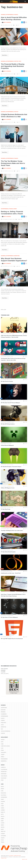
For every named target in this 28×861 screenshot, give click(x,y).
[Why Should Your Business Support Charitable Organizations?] (14, 277)
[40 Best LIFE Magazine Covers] (14, 477)
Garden (3, 810)
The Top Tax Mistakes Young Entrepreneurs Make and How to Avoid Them (13, 163)
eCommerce (4, 714)
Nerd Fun (3, 831)
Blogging (3, 709)
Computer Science (5, 746)
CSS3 (2, 748)
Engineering (4, 797)
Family (2, 799)
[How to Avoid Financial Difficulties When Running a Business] (14, 36)
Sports (2, 837)
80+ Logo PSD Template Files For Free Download (12, 638)
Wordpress (4, 761)
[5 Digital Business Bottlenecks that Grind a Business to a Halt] (14, 133)
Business (3, 14)
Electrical (3, 795)
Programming (4, 758)
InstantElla (3, 671)
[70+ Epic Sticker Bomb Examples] (14, 541)
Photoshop (3, 778)
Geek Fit (3, 812)
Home (2, 820)
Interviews (3, 773)
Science (3, 833)
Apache (2, 739)
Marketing (17, 255)
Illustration (4, 769)
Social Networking (5, 731)
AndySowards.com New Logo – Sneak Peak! (11, 573)
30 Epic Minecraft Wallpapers (7, 445)
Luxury (2, 822)
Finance (16, 14)
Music (2, 829)
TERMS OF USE (3, 858)
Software (3, 835)
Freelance (3, 722)
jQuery (2, 754)
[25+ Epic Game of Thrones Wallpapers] (14, 606)
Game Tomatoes (4, 668)
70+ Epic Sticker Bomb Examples (8, 551)
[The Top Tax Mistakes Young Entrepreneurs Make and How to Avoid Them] (14, 182)
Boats (2, 786)
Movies (2, 827)
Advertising (4, 707)
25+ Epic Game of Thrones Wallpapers (9, 617)
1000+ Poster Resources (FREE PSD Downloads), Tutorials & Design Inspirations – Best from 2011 (14, 336)
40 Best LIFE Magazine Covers (7, 487)
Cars (2, 790)
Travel (2, 842)
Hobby (2, 818)
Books (2, 788)
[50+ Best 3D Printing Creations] (14, 413)
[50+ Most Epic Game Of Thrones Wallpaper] (14, 392)
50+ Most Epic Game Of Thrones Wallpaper (10, 402)
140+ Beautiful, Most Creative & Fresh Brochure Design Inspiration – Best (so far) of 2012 (13, 359)
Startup (16, 61)
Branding (3, 711)
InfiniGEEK (3, 670)
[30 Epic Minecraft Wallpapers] (14, 434)
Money (15, 208)
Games (2, 807)
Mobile (2, 756)
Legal (2, 724)
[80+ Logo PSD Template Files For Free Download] (14, 628)
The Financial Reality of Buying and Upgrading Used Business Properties (12, 66)
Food (2, 803)
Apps (2, 741)
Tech (20, 61)
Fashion (3, 801)
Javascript (3, 752)
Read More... (5, 55)
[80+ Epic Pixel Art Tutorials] (14, 370)
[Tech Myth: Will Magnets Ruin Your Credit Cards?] (14, 520)
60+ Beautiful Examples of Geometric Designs (11, 466)
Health (2, 816)
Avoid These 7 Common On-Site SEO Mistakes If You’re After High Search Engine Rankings (13, 595)
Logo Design (4, 775)
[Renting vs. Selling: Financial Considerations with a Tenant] (14, 230)
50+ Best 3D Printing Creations (8, 423)
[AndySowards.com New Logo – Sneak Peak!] (14, 562)
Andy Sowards (7, 22)
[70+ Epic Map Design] (14, 498)
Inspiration (3, 771)
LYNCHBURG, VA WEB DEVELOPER (15, 855)
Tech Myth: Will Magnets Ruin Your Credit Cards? (12, 530)
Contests (3, 767)
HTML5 (2, 750)
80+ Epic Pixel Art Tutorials (7, 381)
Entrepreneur (9, 14)
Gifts (2, 814)
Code (2, 743)
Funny (2, 805)
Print (2, 780)
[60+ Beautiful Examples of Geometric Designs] (14, 456)
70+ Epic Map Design (5, 509)
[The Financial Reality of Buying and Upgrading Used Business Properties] (14, 85)
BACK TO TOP (24, 859)
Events (2, 718)
